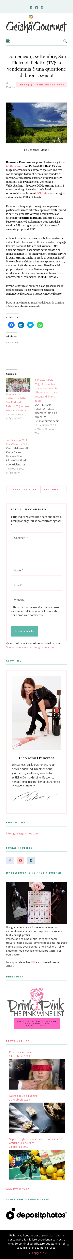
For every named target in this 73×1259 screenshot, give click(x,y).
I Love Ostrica (18, 1040)
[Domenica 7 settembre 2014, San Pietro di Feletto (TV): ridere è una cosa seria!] (18, 385)
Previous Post (25, 489)
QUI (33, 962)
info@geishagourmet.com (22, 833)
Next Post (52, 489)
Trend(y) (25, 84)
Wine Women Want (50, 84)
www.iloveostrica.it (17, 1189)
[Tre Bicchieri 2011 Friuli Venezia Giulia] (20, 456)
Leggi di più (39, 1253)
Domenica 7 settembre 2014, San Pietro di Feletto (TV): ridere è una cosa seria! (17, 402)
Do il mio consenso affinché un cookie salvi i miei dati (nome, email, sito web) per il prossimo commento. (35, 611)
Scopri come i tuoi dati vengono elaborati (31, 647)
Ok (28, 1253)
